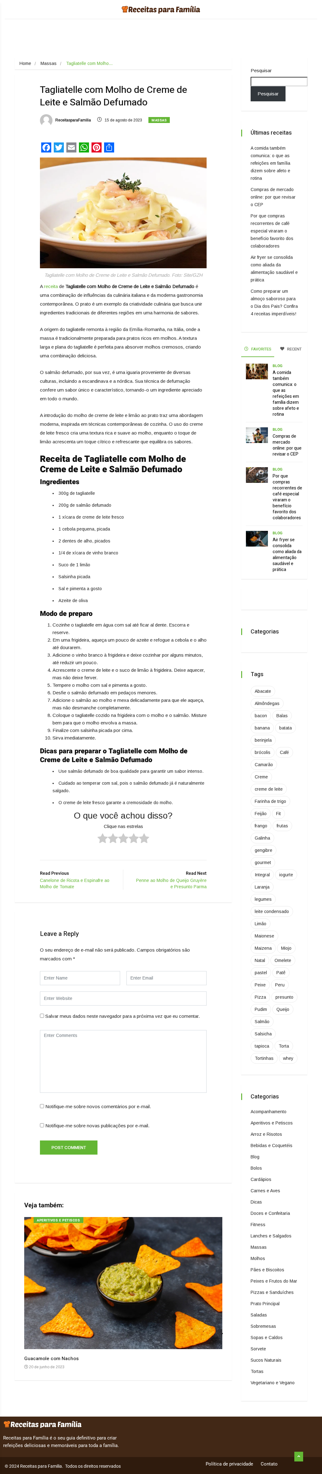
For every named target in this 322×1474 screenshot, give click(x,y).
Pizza (260, 997)
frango (261, 825)
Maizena (263, 948)
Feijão (261, 813)
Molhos (258, 1258)
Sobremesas (263, 1326)
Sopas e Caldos (267, 1337)
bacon (261, 715)
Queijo (282, 1009)
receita (51, 286)
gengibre (263, 850)
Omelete (283, 960)
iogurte (286, 874)
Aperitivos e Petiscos (58, 1220)
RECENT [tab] (294, 349)
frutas (282, 825)
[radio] (102, 839)
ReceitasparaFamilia (72, 120)
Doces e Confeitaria (270, 1213)
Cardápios (261, 1179)
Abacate (263, 691)
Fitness (258, 1224)
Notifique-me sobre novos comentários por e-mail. (98, 1106)
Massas (49, 63)
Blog (277, 366)
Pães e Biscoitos (267, 1269)
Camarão (264, 764)
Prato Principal (265, 1303)
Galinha (262, 838)
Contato (269, 1464)
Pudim (261, 1009)
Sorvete (258, 1348)
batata (285, 727)
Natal (260, 960)
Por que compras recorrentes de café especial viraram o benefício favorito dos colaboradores (272, 230)
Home (25, 63)
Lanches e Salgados (271, 1235)
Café (284, 752)
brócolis (262, 752)
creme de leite (269, 789)
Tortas (257, 1371)
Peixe (260, 984)
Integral (262, 874)
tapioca (262, 1046)
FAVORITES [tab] (260, 349)
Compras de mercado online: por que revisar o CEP (273, 197)
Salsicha (263, 1033)
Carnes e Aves (265, 1190)
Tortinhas (264, 1058)
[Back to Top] (298, 1457)
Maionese (264, 935)
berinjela (263, 740)
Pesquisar (261, 70)
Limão (260, 923)
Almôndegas (267, 703)
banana (262, 727)
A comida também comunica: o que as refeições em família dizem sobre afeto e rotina (270, 163)
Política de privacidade (229, 1464)
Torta (284, 1046)
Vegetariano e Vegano (273, 1382)
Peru (280, 984)
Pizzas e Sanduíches (272, 1292)
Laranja (262, 886)
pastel (261, 972)
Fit (278, 813)
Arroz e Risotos (266, 1134)
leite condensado (272, 911)
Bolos (256, 1168)
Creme (261, 776)
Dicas (256, 1201)
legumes (263, 899)
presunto (284, 997)
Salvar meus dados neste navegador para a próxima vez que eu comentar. (122, 1016)
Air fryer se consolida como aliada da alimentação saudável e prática (287, 555)
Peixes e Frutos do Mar (274, 1281)
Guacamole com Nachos (51, 1358)
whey (288, 1058)
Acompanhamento (268, 1111)
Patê (281, 972)
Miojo (286, 948)
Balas (282, 715)
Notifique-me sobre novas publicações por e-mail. (97, 1125)
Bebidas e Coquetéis (271, 1145)
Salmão (262, 1021)
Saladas (259, 1314)
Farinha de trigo (270, 801)
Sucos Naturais (266, 1360)
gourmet (263, 862)
